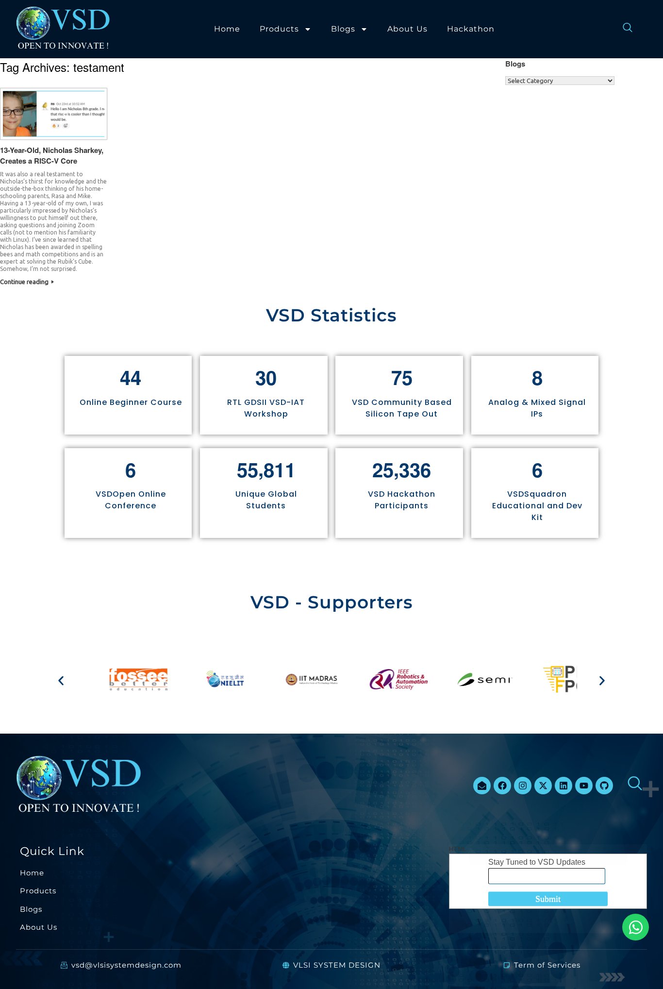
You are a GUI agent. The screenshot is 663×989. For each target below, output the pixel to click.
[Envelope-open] (482, 785)
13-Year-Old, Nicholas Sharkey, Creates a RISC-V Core (51, 156)
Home (227, 29)
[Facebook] (502, 785)
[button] (61, 681)
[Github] (604, 785)
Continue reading (25, 281)
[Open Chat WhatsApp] (635, 927)
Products (279, 29)
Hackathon (471, 29)
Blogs (343, 29)
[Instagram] (522, 785)
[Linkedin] (563, 785)
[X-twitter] (543, 785)
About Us (407, 29)
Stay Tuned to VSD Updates (536, 862)
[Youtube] (584, 785)
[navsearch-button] (622, 29)
